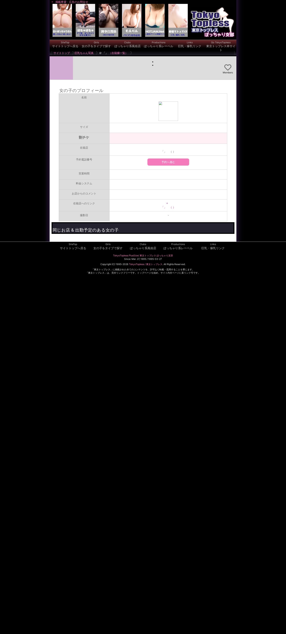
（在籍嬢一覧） (118, 53)
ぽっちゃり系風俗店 (127, 44)
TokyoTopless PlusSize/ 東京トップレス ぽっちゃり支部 (143, 255)
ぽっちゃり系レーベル (158, 44)
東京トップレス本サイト (220, 46)
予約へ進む (168, 162)
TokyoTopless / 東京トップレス (145, 264)
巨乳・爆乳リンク (189, 44)
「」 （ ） (168, 207)
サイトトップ (62, 53)
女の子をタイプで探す (96, 44)
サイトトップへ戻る (65, 44)
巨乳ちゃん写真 (84, 53)
